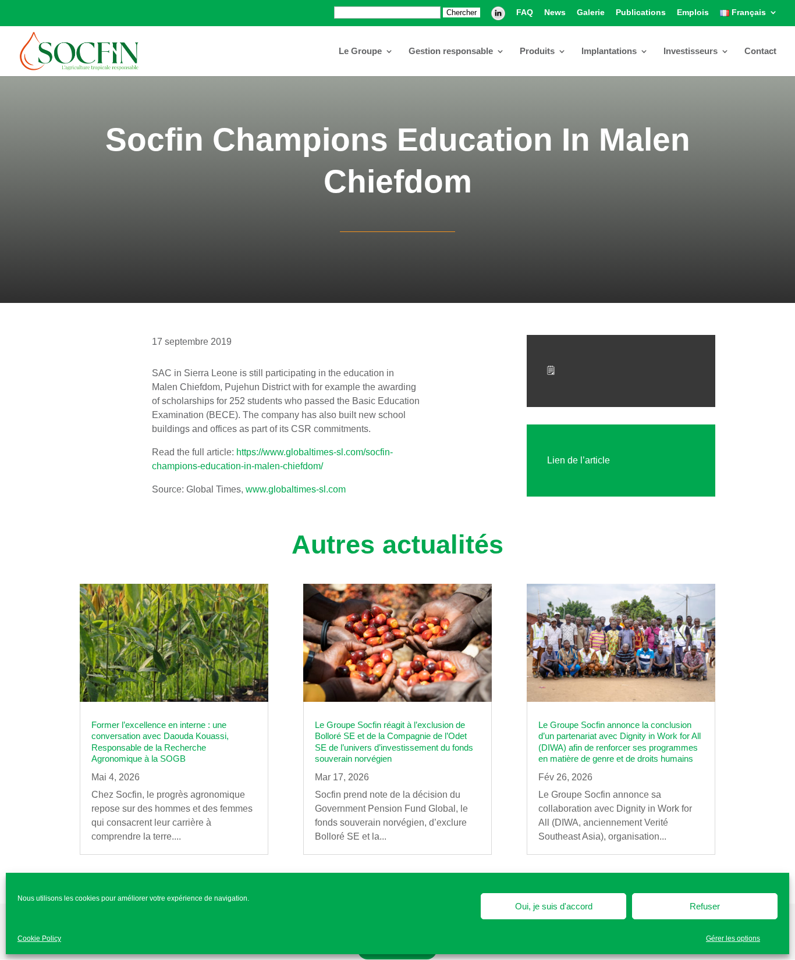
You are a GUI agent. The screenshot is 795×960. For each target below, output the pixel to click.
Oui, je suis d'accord (553, 906)
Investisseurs (690, 51)
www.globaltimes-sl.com (296, 489)
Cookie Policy (39, 938)
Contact (760, 51)
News (555, 12)
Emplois (693, 12)
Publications (641, 12)
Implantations (609, 51)
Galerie (591, 12)
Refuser (705, 906)
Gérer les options (733, 938)
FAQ (524, 12)
